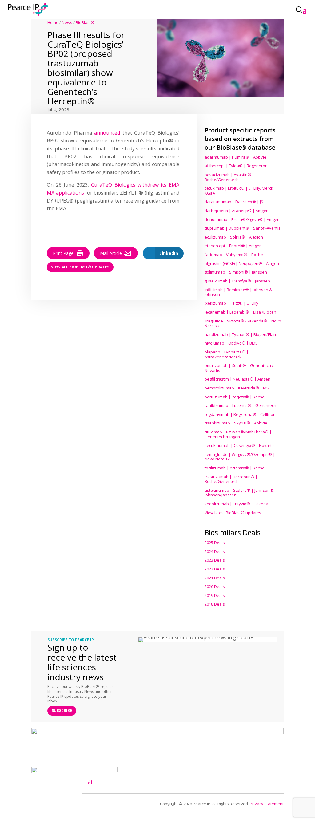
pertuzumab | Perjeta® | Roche (235, 397)
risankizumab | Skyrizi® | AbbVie (236, 423)
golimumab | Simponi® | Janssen (236, 272)
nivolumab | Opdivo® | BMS (231, 343)
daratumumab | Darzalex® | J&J (235, 201)
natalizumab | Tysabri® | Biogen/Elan (240, 334)
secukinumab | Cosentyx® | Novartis (240, 445)
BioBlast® (85, 22)
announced (107, 132)
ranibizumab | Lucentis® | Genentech (240, 405)
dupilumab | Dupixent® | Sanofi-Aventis (243, 228)
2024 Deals (215, 551)
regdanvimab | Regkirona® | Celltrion (240, 414)
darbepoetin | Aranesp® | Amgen (237, 210)
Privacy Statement (267, 804)
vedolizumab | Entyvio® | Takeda (236, 504)
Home (52, 22)
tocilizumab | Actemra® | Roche (235, 468)
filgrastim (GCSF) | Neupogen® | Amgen (242, 263)
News (67, 22)
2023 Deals (215, 560)
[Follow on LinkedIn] (245, 779)
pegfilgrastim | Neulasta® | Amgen (237, 379)
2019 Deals (215, 595)
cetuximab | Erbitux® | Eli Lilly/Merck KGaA (239, 190)
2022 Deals (215, 569)
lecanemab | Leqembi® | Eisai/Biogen (240, 312)
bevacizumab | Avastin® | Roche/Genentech (229, 177)
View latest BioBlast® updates (233, 512)
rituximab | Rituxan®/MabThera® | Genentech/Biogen (238, 434)
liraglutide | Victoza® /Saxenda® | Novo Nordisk (243, 323)
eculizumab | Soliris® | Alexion (234, 237)
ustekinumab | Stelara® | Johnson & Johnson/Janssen (239, 492)
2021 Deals (215, 578)
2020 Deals (215, 586)
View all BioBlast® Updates (80, 267)
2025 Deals (215, 542)
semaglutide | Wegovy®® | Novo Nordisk (240, 457)
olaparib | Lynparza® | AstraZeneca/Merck (227, 354)
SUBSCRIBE (62, 710)
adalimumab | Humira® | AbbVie (235, 157)
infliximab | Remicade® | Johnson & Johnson (238, 292)
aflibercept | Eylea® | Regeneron (236, 165)
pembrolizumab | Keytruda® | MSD (238, 388)
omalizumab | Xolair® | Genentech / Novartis (239, 368)
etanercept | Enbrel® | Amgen (233, 245)
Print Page (63, 253)
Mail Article (111, 253)
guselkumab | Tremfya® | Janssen (237, 281)
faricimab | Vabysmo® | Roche (234, 254)
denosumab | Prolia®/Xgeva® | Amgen (242, 219)
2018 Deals (215, 604)
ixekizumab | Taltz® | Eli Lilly (231, 303)
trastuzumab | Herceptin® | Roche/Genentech (231, 479)
